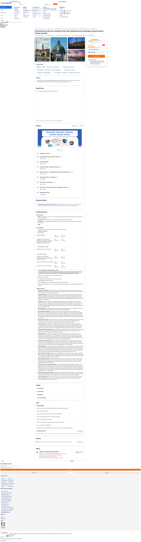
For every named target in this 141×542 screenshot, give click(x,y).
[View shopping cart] (60, 7)
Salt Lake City (17, 18)
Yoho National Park (46, 16)
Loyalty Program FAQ (50, 457)
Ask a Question (80, 431)
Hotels (2, 486)
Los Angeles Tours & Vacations (7, 507)
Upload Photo (80, 452)
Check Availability (96, 56)
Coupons (3, 478)
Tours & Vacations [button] (62, 1)
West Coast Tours (4, 502)
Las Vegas (16, 13)
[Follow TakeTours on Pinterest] (4, 525)
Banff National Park (46, 13)
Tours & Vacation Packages (6, 496)
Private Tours (3, 481)
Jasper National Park (47, 15)
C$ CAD (40, 8)
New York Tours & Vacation (6, 492)
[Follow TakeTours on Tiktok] (4, 528)
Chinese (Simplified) (29, 10)
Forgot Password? (8, 467)
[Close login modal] (2, 460)
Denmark (44, 28)
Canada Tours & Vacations (6, 500)
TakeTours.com (21, 533)
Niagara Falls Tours (5, 494)
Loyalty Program (4, 483)
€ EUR (40, 10)
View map (75, 125)
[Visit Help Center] (46, 7)
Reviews (10, 484)
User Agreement (3, 540)
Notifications (68, 11)
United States (17, 7)
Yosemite (34, 15)
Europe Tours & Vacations (6, 499)
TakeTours (36, 28)
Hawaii (15, 15)
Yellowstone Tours (5, 504)
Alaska (34, 16)
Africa (2, 18)
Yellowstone (35, 12)
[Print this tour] (85, 35)
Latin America (3, 12)
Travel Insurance (4, 480)
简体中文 (2, 516)
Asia (1, 15)
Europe (2, 9)
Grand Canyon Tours (5, 505)
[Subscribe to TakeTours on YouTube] (2, 525)
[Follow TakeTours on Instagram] (2, 528)
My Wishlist (67, 13)
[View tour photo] (42, 49)
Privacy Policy (65, 533)
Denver (15, 16)
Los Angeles (16, 10)
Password (2, 467)
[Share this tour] (83, 35)
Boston (24, 13)
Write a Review (80, 441)
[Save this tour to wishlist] (87, 35)
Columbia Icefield (46, 18)
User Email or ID (3, 465)
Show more (59, 149)
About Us (10, 478)
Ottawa (61, 15)
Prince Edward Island (64, 16)
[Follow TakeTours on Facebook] (2, 523)
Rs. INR (40, 12)
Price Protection (11, 483)
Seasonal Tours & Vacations (6, 510)
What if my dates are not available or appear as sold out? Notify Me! (49, 120)
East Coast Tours (4, 491)
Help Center (10, 481)
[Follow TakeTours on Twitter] (4, 523)
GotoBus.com (3, 518)
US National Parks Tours (6, 497)
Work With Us (11, 480)
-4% (103, 45)
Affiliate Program (4, 484)
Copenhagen (50, 28)
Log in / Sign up (68, 10)
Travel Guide (10, 486)
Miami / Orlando (26, 15)
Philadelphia (25, 16)
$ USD (40, 16)
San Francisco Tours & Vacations (7, 508)
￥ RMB (39, 14)
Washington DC (26, 12)
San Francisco (17, 12)
